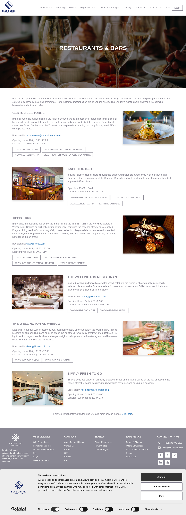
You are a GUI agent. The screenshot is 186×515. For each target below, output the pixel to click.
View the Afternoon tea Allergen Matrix (67, 155)
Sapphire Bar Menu (109, 204)
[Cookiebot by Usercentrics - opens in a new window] (19, 509)
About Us (140, 7)
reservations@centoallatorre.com (43, 135)
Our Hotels (44, 7)
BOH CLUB (131, 457)
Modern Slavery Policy (43, 449)
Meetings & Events (66, 7)
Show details (151, 509)
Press (66, 460)
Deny (161, 496)
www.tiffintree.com (35, 243)
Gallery (127, 7)
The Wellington (102, 449)
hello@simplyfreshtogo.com (95, 390)
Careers (68, 449)
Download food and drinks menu (89, 197)
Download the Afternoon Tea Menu (63, 149)
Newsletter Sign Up (42, 446)
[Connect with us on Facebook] (160, 455)
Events (129, 453)
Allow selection (162, 486)
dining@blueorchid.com (94, 296)
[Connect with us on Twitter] (167, 455)
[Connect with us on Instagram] (174, 455)
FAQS (36, 457)
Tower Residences (103, 442)
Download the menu (26, 149)
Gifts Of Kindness (41, 442)
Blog (35, 453)
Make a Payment (41, 460)
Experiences (87, 7)
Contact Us (156, 7)
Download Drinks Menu (113, 310)
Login (177, 8)
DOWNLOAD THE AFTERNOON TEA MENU (35, 263)
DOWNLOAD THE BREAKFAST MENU (60, 257)
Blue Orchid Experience (137, 449)
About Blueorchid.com (74, 442)
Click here (127, 414)
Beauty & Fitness (134, 442)
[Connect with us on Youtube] (167, 462)
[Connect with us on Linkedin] (160, 462)
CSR (66, 453)
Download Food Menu (82, 310)
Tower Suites (101, 446)
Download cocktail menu (126, 197)
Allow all (161, 477)
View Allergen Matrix (27, 155)
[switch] (83, 509)
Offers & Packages (109, 7)
